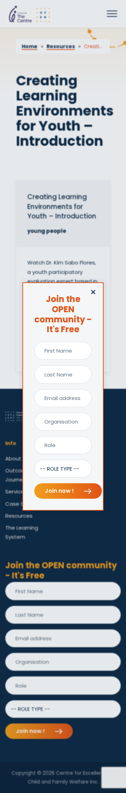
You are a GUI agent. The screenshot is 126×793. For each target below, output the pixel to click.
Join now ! (60, 491)
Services (16, 491)
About (13, 458)
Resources (61, 46)
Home (29, 46)
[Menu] (112, 14)
